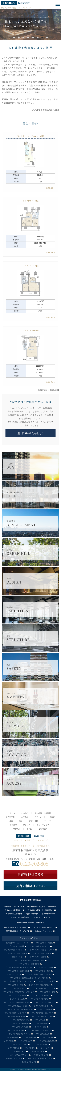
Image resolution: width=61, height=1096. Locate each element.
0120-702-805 (34, 863)
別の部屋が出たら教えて (30, 433)
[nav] (57, 4)
